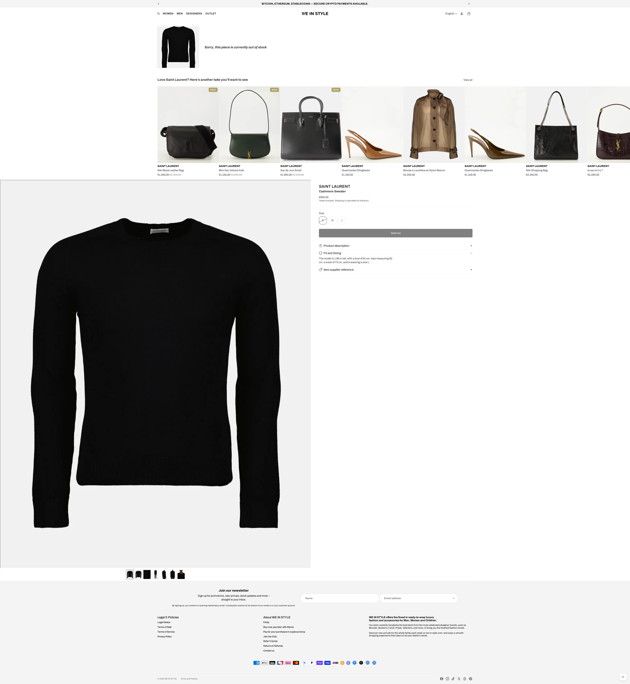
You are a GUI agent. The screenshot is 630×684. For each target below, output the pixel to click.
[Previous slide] (158, 3)
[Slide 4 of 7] (155, 574)
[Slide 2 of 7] (138, 574)
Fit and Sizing (332, 253)
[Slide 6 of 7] (172, 574)
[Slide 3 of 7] (147, 574)
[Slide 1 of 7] (130, 574)
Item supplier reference (339, 269)
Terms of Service (166, 632)
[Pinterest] (470, 679)
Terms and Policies (189, 679)
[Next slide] (468, 3)
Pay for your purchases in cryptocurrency (284, 632)
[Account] (461, 13)
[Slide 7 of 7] (181, 574)
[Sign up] (453, 598)
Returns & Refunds (273, 646)
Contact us (268, 650)
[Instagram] (447, 679)
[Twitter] (459, 679)
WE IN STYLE (171, 679)
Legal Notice (164, 622)
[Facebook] (442, 679)
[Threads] (465, 679)
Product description (336, 245)
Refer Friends (270, 641)
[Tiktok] (453, 679)
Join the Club (270, 636)
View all (467, 79)
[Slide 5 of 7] (164, 574)
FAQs (266, 622)
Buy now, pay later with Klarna (278, 627)
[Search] (158, 13)
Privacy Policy (165, 636)
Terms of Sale (165, 627)
